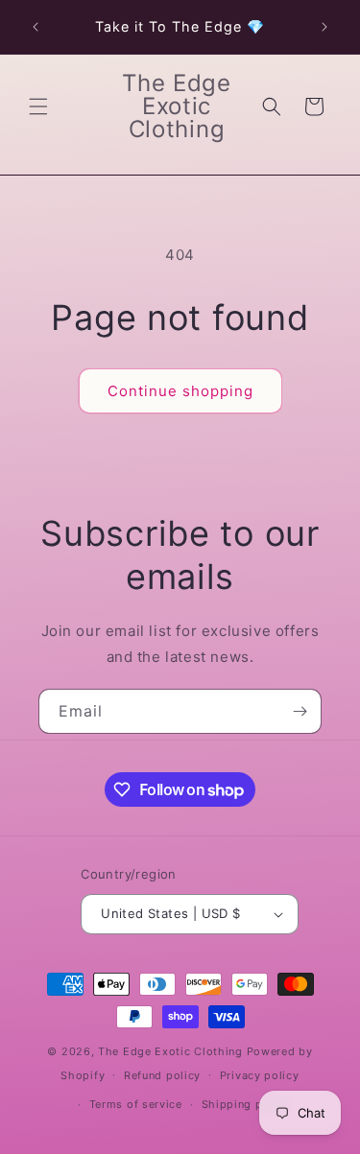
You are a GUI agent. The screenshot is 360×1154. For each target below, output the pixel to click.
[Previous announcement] (35, 27)
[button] (38, 106)
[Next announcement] (324, 27)
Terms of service (135, 1104)
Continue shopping (180, 391)
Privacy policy (260, 1075)
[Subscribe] (299, 711)
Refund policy (162, 1075)
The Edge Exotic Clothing (172, 1051)
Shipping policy (246, 1104)
